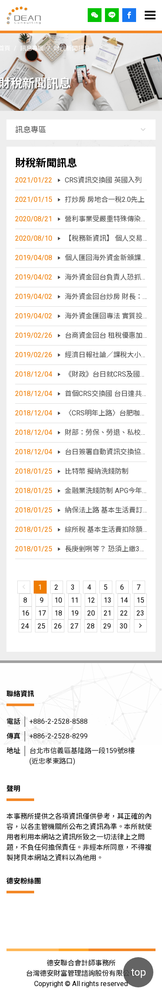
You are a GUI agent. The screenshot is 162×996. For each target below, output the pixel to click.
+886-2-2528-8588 (58, 721)
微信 (95, 15)
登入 (129, 15)
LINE (112, 15)
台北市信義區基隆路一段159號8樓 (82, 756)
